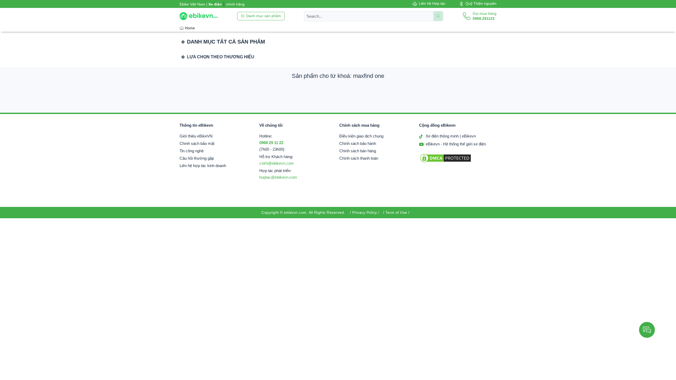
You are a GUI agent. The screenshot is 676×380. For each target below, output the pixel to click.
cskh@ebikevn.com (276, 163)
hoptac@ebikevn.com (278, 177)
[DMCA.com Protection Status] (445, 162)
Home (190, 28)
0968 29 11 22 (271, 143)
